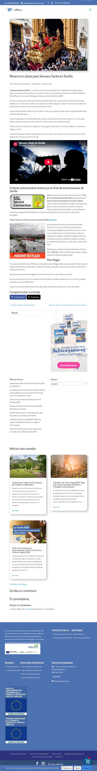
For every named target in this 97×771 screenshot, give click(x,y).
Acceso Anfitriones (78, 634)
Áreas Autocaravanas (13, 667)
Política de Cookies (18, 754)
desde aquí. (53, 220)
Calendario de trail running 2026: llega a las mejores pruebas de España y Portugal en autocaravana (25, 422)
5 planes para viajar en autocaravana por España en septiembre (27, 483)
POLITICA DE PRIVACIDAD (39, 754)
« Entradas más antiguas (18, 584)
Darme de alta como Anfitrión (82, 638)
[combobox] (69, 383)
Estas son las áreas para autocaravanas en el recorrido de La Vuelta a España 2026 (27, 550)
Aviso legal (57, 754)
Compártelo (19, 297)
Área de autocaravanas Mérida (62, 638)
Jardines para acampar (13, 670)
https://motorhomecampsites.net (31, 670)
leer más (15, 510)
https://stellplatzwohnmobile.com (32, 667)
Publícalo (35, 297)
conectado (29, 609)
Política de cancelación (42, 757)
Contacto (59, 757)
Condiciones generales (74, 754)
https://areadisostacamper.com (31, 677)
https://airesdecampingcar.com (31, 674)
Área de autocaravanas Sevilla (62, 634)
